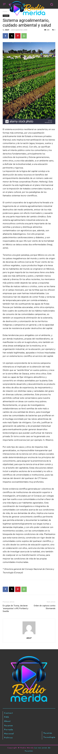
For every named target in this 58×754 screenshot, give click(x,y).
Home (5, 11)
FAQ (6, 717)
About (7, 721)
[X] (11, 36)
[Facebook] (5, 36)
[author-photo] (29, 634)
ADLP (7, 30)
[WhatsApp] (24, 36)
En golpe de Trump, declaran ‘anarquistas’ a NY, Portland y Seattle (15, 608)
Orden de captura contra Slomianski (44, 607)
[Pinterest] (18, 36)
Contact (8, 713)
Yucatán (6, 16)
